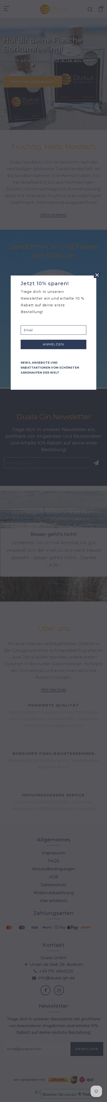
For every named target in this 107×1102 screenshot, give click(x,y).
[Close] (97, 275)
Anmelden (53, 344)
